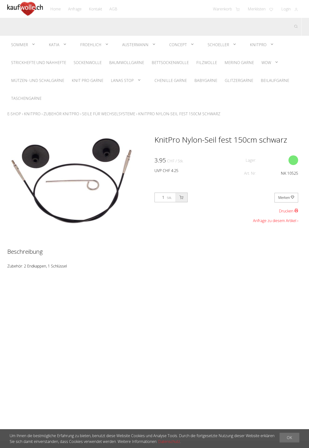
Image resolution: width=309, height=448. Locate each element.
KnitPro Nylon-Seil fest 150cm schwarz (179, 113)
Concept (178, 44)
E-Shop (14, 113)
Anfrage (75, 9)
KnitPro (258, 44)
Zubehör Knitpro (61, 113)
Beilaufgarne (275, 80)
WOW (266, 62)
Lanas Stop (122, 80)
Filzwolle (206, 62)
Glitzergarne (239, 80)
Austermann (135, 44)
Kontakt (95, 9)
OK (289, 437)
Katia (54, 44)
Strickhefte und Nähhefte (38, 62)
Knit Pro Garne (87, 80)
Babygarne (205, 80)
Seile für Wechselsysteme (108, 113)
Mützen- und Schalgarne (37, 80)
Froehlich (90, 44)
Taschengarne (26, 98)
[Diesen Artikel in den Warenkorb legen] (181, 197)
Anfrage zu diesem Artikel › (275, 220)
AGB (113, 9)
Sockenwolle (88, 62)
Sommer (19, 44)
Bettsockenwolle (170, 62)
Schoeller (218, 44)
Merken (284, 197)
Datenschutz (169, 441)
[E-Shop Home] (25, 9)
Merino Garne (239, 62)
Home (55, 9)
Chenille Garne (170, 80)
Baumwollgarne (126, 62)
